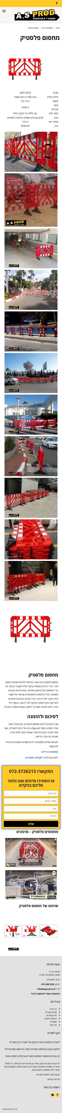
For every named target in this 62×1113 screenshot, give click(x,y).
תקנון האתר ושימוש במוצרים (48, 1074)
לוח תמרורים (51, 1015)
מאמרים (53, 1021)
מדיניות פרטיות (53, 1079)
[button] (31, 852)
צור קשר (53, 1024)
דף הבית (53, 1009)
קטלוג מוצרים (51, 1012)
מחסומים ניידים (47, 28)
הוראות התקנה (50, 1018)
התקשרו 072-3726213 (31, 771)
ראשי (58, 28)
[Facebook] (56, 3)
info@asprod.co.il (46, 988)
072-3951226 (47, 984)
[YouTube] (52, 1095)
